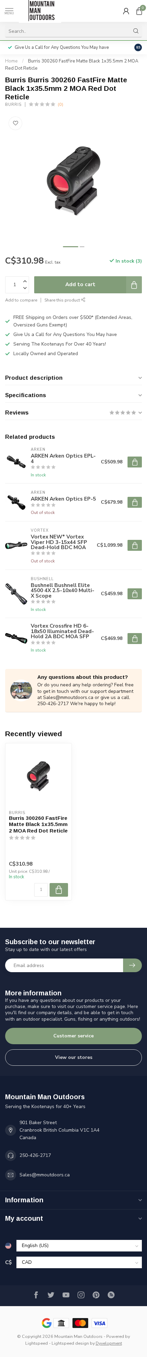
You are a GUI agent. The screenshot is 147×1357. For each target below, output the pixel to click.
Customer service (73, 1036)
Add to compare (21, 300)
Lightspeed (36, 1343)
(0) (60, 104)
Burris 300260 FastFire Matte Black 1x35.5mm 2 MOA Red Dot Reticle (38, 824)
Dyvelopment (109, 1343)
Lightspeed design (70, 1343)
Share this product (62, 300)
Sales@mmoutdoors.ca (44, 1175)
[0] (139, 11)
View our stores (73, 1057)
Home (11, 61)
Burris (13, 105)
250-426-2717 (35, 1155)
